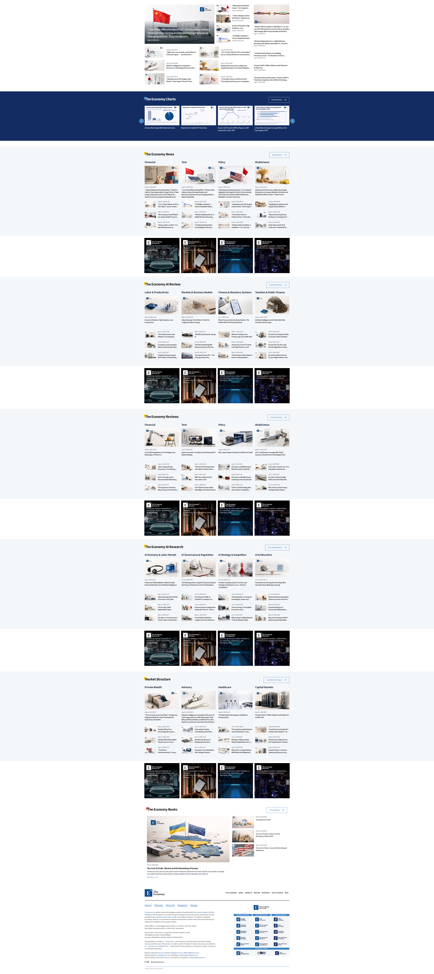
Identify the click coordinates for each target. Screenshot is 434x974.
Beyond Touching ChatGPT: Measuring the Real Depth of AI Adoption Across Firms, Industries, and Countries (278, 621)
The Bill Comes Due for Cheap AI (205, 335)
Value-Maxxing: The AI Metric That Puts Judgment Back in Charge (195, 321)
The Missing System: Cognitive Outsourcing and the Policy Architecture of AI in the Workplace (199, 583)
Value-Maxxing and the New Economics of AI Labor (168, 598)
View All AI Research (275, 547)
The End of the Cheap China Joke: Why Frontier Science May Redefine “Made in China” (204, 470)
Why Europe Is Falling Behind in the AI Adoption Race (241, 618)
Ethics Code (170, 905)
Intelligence (277, 893)
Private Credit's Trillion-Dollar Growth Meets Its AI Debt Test (271, 66)
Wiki (287, 893)
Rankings (193, 905)
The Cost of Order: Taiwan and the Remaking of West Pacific (268, 835)
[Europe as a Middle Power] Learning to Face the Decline (241, 478)
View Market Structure (274, 680)
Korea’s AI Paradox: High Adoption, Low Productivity (241, 28)
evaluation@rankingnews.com (188, 955)
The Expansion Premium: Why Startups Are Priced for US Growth (168, 490)
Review (257, 893)
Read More (150, 877)
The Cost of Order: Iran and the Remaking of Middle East (271, 849)
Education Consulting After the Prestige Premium (204, 751)
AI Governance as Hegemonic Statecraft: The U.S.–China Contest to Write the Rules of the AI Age (205, 611)
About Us (148, 905)
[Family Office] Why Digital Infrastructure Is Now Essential (167, 742)
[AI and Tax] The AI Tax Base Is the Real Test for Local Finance (241, 347)
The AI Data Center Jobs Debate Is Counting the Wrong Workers (166, 336)
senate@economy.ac (176, 953)
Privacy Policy (169, 941)
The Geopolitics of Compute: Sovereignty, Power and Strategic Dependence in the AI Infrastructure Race (241, 600)
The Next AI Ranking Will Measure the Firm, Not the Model (204, 347)
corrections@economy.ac (197, 957)
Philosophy (158, 905)
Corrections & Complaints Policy (158, 946)
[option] (162, 117)
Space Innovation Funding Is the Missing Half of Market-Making (198, 453)
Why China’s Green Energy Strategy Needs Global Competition (277, 490)
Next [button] (292, 121)
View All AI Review (275, 285)
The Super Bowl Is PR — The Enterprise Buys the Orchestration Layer (205, 357)
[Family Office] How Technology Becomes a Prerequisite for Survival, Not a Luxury (168, 733)
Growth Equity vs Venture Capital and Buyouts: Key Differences (277, 752)
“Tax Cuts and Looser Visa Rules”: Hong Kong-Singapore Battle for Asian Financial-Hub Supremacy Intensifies (161, 717)
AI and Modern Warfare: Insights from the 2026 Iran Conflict (204, 620)
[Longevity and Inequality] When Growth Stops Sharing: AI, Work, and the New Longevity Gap (168, 348)
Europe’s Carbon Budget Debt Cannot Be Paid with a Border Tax (278, 479)
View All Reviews (276, 417)
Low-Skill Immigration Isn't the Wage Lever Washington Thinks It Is (160, 453)
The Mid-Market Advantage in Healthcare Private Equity (233, 716)
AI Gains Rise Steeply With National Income (160, 128)
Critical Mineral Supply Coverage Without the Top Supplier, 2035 (271, 129)
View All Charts (276, 100)
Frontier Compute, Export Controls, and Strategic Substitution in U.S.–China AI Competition (232, 585)
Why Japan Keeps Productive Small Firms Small (235, 452)
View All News (277, 155)
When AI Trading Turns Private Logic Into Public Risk (241, 335)
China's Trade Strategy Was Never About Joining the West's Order (241, 490)
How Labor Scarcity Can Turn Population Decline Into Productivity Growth (278, 469)
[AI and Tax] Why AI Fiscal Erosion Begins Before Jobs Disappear (278, 357)
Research (266, 893)
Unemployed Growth (263, 820)
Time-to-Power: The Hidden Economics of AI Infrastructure (241, 609)
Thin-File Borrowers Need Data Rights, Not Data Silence (205, 488)
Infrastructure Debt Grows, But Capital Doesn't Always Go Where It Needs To (278, 742)
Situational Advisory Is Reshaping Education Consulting (203, 742)
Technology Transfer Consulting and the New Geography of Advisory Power (203, 733)
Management (182, 905)
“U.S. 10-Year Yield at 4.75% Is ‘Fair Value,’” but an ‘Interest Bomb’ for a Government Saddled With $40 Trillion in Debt (236, 54)
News (241, 893)
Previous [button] (141, 121)
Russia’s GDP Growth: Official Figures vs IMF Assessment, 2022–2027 (233, 129)
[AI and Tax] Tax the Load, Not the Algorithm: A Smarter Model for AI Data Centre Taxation (278, 348)
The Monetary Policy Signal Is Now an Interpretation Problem (241, 357)
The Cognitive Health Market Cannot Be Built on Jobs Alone (241, 731)
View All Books (274, 810)
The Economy (231, 893)
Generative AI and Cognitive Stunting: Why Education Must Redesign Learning (270, 583)
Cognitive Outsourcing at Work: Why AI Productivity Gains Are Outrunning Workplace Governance (167, 358)
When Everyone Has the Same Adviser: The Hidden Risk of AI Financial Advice (233, 321)
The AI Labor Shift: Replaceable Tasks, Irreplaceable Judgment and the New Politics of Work (168, 611)
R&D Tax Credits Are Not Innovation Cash (203, 478)
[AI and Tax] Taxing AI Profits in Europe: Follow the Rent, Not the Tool (278, 336)
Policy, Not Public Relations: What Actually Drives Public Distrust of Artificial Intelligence (161, 583)
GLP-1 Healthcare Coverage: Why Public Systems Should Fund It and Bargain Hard (270, 453)
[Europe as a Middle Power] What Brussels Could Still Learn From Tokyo (241, 469)
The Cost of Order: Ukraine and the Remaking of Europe (172, 868)
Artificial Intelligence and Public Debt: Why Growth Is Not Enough (270, 321)
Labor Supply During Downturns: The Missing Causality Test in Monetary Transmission (167, 470)
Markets (248, 893)
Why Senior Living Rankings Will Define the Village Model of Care (241, 752)
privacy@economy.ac (162, 957)
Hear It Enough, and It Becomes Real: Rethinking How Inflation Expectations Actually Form (167, 480)
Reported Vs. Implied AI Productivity (194, 128)
